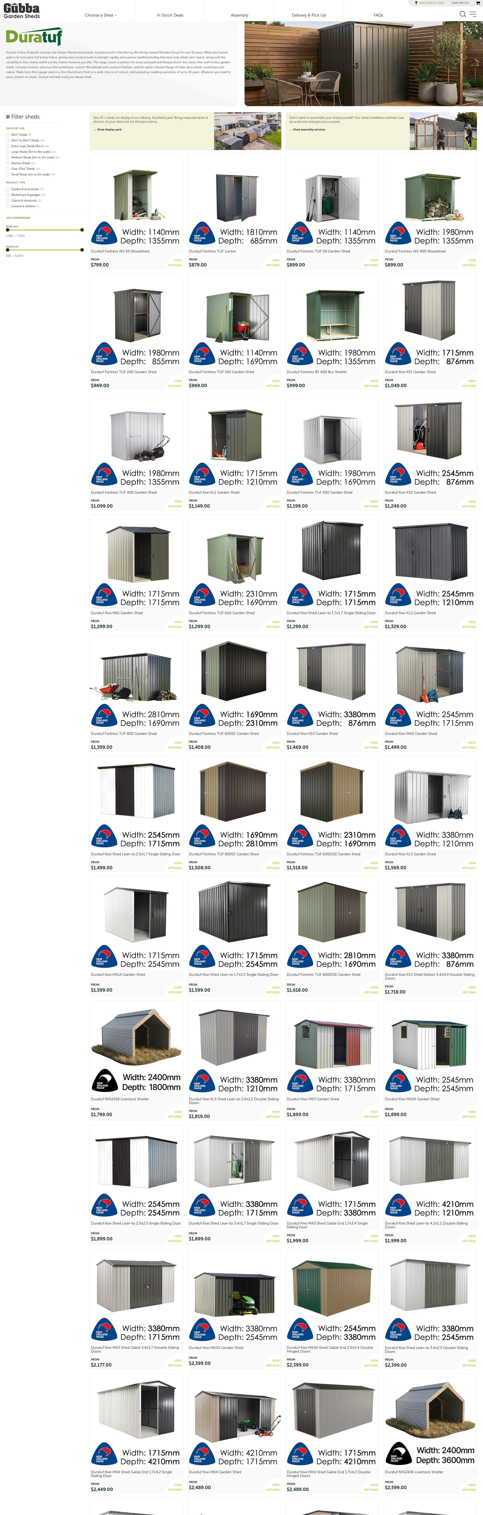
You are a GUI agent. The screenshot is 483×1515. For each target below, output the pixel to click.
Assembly (239, 15)
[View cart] (478, 3)
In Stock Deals (170, 15)
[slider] (7, 230)
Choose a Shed (99, 15)
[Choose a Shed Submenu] (115, 15)
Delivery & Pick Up (309, 15)
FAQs (378, 15)
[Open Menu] (473, 14)
